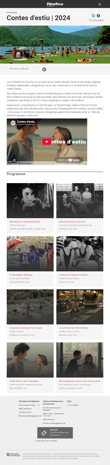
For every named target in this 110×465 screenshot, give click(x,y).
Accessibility (73, 405)
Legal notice (27, 454)
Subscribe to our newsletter (46, 441)
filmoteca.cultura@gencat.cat (30, 416)
